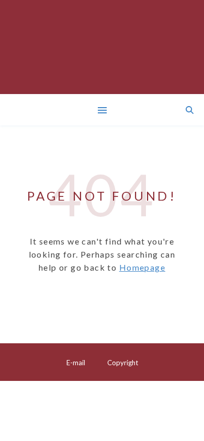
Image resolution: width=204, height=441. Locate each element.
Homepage (142, 267)
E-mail (75, 362)
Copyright (122, 362)
